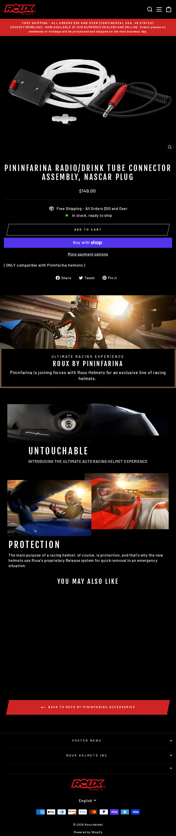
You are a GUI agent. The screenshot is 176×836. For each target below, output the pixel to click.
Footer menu (87, 740)
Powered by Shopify (88, 832)
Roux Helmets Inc (86, 755)
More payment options (88, 254)
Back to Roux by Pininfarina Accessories (91, 707)
